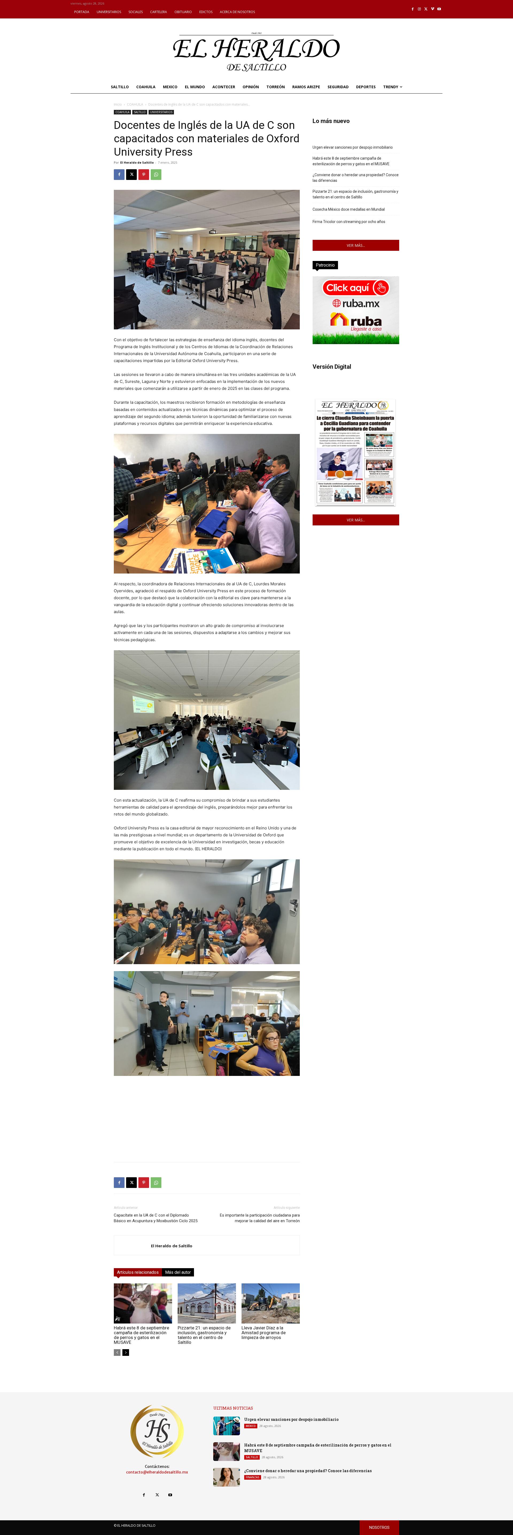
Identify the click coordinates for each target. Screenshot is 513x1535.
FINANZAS (252, 1477)
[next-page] (125, 1352)
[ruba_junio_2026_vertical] (356, 342)
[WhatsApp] (156, 174)
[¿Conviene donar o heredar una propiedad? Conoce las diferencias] (226, 1477)
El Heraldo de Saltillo (137, 162)
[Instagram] (419, 9)
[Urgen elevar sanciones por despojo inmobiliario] (226, 1426)
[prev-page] (117, 1352)
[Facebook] (413, 9)
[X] (426, 9)
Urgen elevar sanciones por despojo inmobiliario (353, 147)
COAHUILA (135, 104)
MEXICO (251, 1426)
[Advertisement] (207, 1120)
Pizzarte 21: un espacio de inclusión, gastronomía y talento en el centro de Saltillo (204, 1335)
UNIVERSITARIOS (161, 112)
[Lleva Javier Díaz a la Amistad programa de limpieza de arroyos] (271, 1303)
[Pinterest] (143, 174)
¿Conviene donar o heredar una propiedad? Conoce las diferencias (356, 178)
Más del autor (178, 1272)
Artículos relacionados (138, 1272)
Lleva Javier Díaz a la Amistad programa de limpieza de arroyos (264, 1332)
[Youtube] (439, 9)
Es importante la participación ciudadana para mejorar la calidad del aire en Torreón (260, 1218)
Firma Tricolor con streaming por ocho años (349, 222)
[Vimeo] (432, 9)
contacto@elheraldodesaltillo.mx (157, 1472)
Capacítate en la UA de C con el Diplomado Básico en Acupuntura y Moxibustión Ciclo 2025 (155, 1218)
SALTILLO (140, 112)
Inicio (118, 104)
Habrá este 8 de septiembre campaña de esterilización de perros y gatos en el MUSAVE (141, 1335)
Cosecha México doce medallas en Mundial (349, 209)
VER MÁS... (356, 245)
